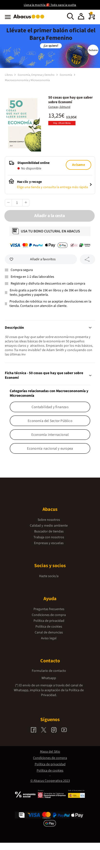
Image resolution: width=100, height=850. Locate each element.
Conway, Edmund (59, 107)
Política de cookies (48, 626)
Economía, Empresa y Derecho (36, 75)
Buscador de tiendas (49, 531)
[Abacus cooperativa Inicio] (30, 19)
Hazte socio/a (48, 576)
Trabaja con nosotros (48, 537)
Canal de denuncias (49, 632)
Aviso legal (49, 638)
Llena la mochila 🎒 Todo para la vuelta (50, 5)
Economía (66, 75)
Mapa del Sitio (50, 751)
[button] (81, 17)
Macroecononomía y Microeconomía (27, 80)
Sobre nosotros (49, 519)
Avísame (78, 164)
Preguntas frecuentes (48, 609)
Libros (9, 75)
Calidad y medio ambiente (49, 525)
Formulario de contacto (49, 670)
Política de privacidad (48, 620)
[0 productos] (91, 18)
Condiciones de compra (49, 615)
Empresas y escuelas (49, 543)
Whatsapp (49, 678)
